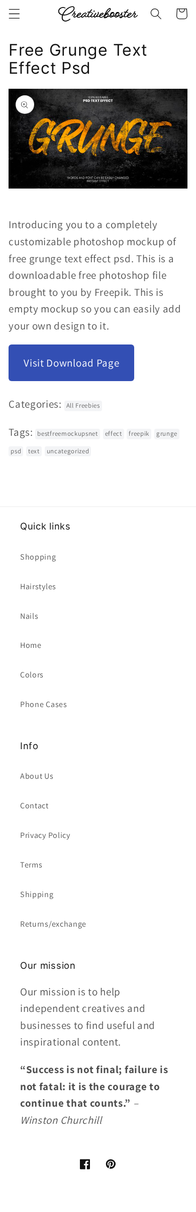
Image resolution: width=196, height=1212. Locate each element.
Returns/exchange (53, 924)
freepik (139, 433)
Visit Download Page (71, 363)
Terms (31, 864)
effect (113, 433)
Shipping (37, 894)
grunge (166, 433)
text (34, 451)
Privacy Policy (45, 835)
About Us (37, 776)
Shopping (38, 557)
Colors (32, 674)
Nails (29, 616)
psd (16, 451)
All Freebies (83, 405)
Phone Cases (43, 704)
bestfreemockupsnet (67, 433)
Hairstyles (38, 586)
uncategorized (68, 451)
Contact (34, 805)
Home (31, 645)
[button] (14, 14)
